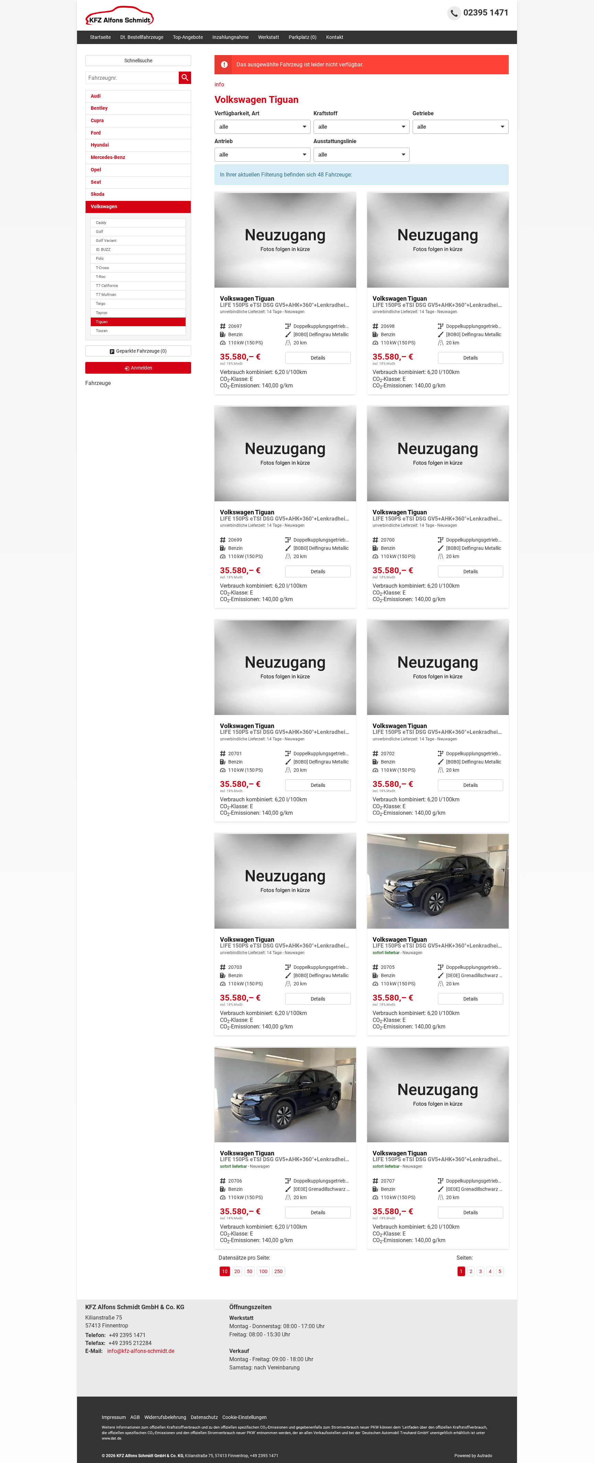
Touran (102, 331)
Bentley (99, 108)
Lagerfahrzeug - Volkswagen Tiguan (438, 934)
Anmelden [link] (141, 368)
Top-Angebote (188, 37)
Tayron (101, 313)
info (219, 84)
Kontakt (334, 37)
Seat (96, 182)
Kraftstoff (326, 113)
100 (263, 1271)
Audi (96, 96)
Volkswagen (104, 207)
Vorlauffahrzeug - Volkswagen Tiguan (285, 293)
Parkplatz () (303, 37)
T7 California (107, 286)
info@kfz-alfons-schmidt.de (140, 1351)
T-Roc (101, 277)
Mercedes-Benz (108, 157)
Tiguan (102, 322)
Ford (96, 133)
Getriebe (423, 113)
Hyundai (100, 145)
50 (249, 1271)
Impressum (114, 1417)
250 (278, 1271)
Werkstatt (268, 37)
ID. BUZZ (103, 249)
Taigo (100, 303)
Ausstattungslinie (335, 141)
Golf (99, 231)
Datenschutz (204, 1417)
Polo (99, 258)
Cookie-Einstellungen (244, 1417)
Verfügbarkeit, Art (236, 113)
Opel (96, 170)
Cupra (97, 121)
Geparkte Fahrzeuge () (141, 351)
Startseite (100, 37)
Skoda (97, 194)
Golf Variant (106, 240)
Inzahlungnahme (230, 37)
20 (237, 1271)
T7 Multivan (106, 294)
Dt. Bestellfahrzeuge (141, 37)
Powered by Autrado (473, 1455)
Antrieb (223, 141)
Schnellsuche (138, 60)
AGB (135, 1417)
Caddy (101, 223)
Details (318, 358)
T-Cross (102, 268)
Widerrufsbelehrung (165, 1417)
